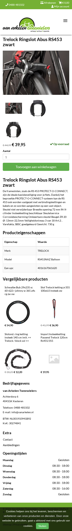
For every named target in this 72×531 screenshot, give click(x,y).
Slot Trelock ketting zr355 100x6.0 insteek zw (55, 289)
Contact (8, 439)
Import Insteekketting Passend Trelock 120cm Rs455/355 (54, 337)
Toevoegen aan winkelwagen (36, 167)
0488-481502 (16, 4)
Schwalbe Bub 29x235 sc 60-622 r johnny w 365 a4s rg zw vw (20, 291)
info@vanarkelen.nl (22, 412)
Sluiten (42, 526)
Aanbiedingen (11, 445)
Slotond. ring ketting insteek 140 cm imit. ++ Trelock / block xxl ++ (18, 337)
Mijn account (61, 6)
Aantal (6, 150)
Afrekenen (49, 2)
